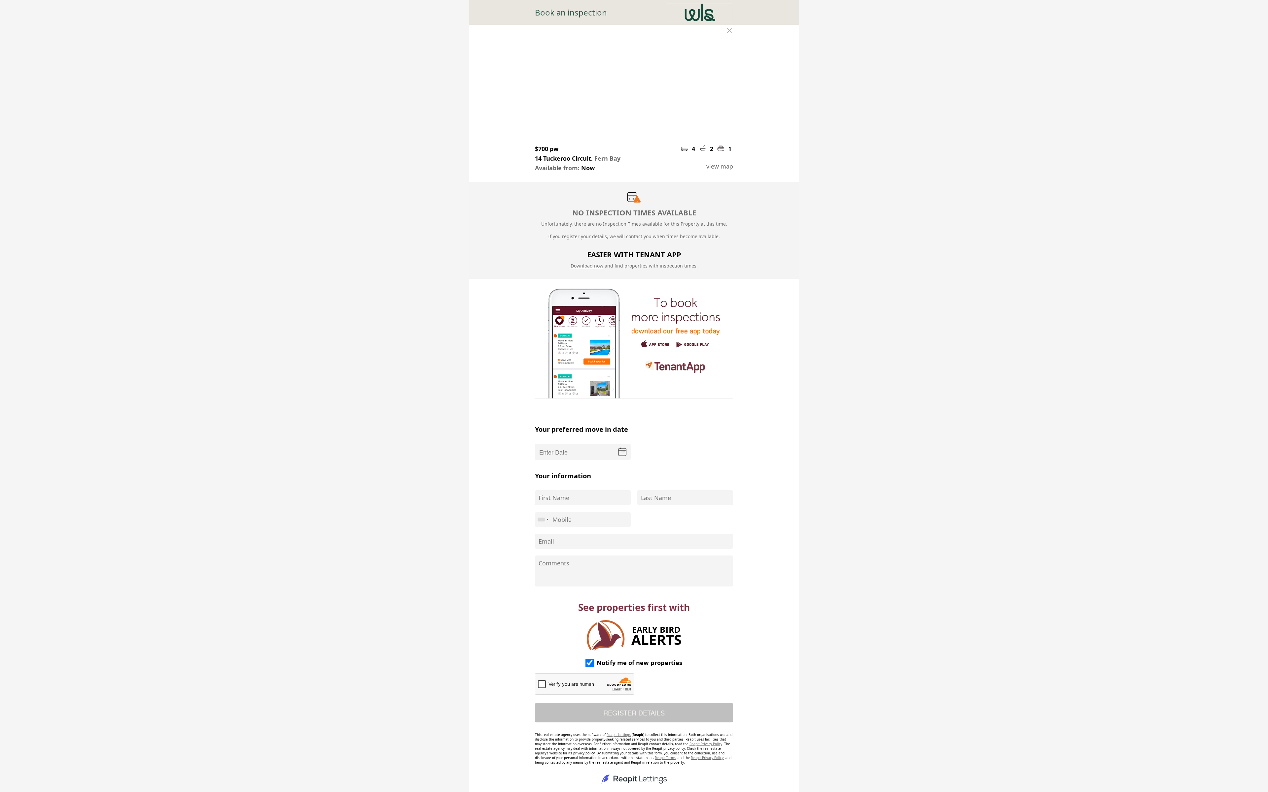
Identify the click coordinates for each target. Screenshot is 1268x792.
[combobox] (542, 519)
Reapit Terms (665, 757)
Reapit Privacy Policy (705, 744)
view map (719, 166)
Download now (587, 266)
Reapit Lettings (619, 734)
